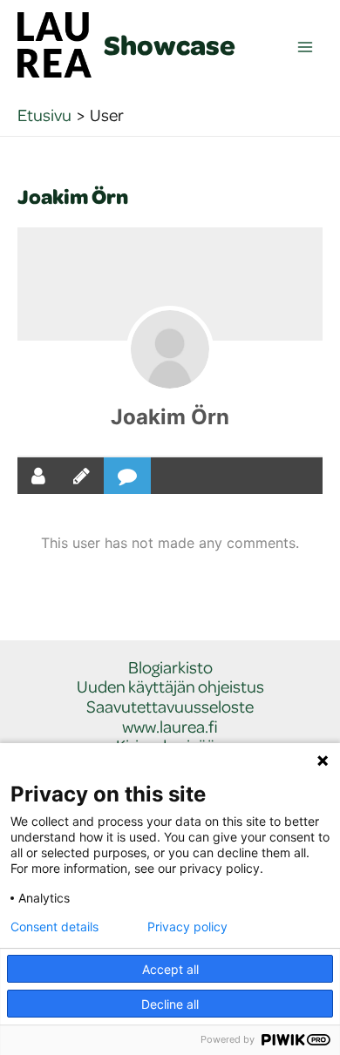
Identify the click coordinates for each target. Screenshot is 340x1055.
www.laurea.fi (170, 727)
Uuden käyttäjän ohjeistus (170, 687)
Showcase (169, 44)
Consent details (54, 927)
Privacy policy (187, 927)
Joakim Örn (170, 416)
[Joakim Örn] (170, 349)
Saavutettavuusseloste (170, 707)
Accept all (170, 969)
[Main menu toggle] (305, 47)
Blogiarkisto (170, 668)
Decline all (170, 1004)
